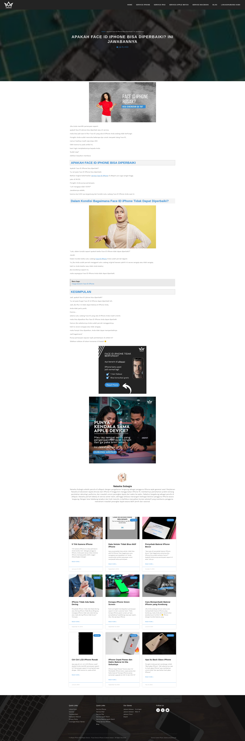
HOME (129, 5)
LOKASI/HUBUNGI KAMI (230, 5)
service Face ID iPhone (99, 176)
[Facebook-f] (163, 710)
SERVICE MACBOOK (200, 5)
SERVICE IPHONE (143, 5)
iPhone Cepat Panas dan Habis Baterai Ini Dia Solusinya (120, 661)
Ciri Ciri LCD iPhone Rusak (85, 659)
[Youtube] (167, 710)
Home (103, 31)
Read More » (76, 561)
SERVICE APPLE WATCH (179, 5)
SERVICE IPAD (159, 5)
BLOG (215, 5)
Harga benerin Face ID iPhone (83, 284)
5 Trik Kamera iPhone (82, 544)
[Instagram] (158, 710)
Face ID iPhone (101, 259)
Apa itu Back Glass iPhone (158, 659)
